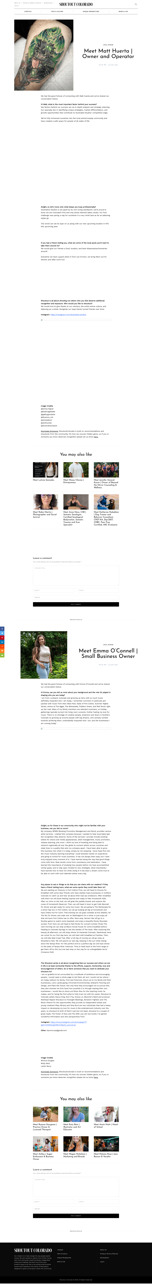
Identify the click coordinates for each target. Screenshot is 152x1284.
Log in (16, 5)
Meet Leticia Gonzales (43, 480)
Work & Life (123, 11)
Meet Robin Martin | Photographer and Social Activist (45, 514)
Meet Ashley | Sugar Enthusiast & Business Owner (43, 1156)
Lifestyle (27, 11)
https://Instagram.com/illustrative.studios (68, 315)
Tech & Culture (57, 11)
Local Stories (108, 44)
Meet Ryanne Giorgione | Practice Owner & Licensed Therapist (45, 1127)
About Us (17, 3)
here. (96, 437)
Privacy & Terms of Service (32, 3)
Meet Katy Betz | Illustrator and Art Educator (72, 1127)
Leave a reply (114, 64)
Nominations (48, 3)
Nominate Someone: (49, 431)
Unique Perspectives (91, 11)
